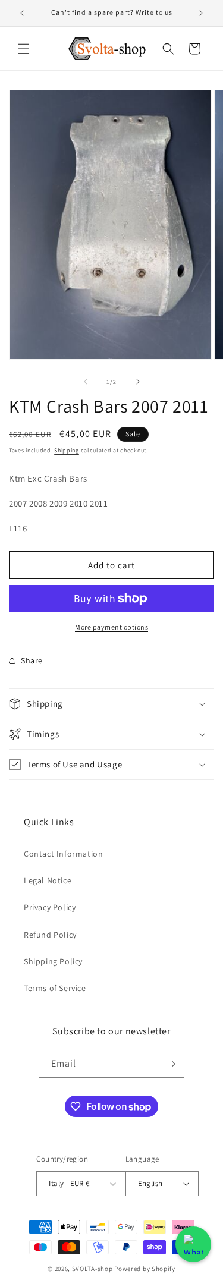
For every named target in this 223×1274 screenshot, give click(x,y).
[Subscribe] (171, 1064)
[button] (24, 49)
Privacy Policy (50, 907)
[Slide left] (86, 382)
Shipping (66, 450)
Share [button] (32, 660)
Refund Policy (50, 934)
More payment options (111, 626)
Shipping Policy (53, 961)
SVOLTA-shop (92, 1268)
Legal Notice (47, 880)
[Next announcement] (201, 13)
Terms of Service (55, 988)
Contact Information (63, 853)
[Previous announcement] (22, 13)
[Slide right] (138, 382)
